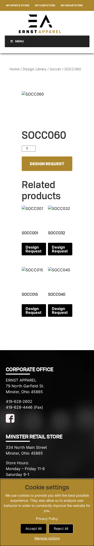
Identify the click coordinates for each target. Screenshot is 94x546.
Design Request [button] (33, 249)
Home (14, 69)
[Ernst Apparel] (40, 24)
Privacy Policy (47, 518)
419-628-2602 (19, 401)
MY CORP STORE (45, 5)
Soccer (55, 69)
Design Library (35, 69)
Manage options (47, 538)
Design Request (47, 163)
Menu (19, 41)
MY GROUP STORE (72, 5)
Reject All (61, 528)
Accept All (33, 528)
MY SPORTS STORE (17, 5)
